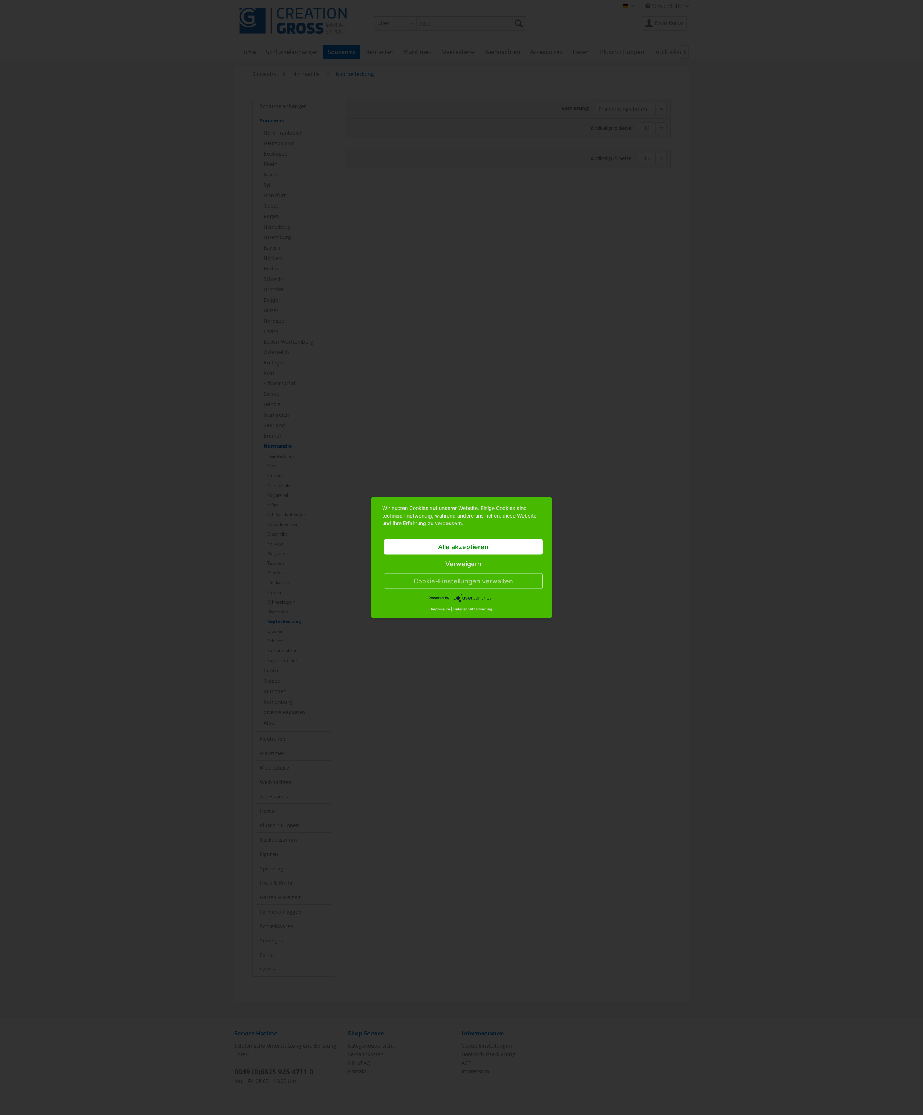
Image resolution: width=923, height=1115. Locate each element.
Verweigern (463, 564)
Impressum (440, 609)
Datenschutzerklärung (472, 609)
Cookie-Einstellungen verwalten (463, 581)
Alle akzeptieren (463, 547)
